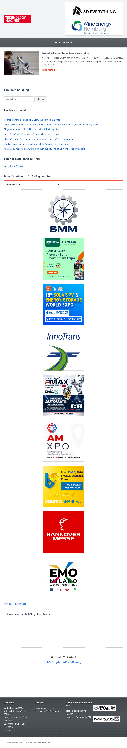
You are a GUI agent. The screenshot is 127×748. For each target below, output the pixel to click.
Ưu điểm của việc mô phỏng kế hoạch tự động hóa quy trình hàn (36, 144)
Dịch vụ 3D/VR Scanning (47, 711)
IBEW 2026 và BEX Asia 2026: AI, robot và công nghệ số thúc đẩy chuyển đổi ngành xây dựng (51, 124)
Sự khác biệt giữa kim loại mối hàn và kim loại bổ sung (31, 134)
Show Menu (65, 42)
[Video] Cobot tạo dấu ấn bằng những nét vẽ (65, 53)
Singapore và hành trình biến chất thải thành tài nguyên (31, 129)
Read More (47, 70)
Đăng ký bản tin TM (44, 708)
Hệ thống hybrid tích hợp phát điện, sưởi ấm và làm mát (32, 120)
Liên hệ (7, 730)
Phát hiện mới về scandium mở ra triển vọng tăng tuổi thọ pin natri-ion (38, 139)
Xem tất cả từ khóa (13, 166)
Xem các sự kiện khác (15, 604)
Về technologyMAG (13, 708)
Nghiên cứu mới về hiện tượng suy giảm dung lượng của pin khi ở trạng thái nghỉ (44, 149)
